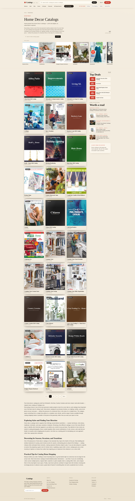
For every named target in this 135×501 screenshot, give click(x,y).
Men (31, 6)
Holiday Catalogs (73, 484)
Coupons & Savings (73, 480)
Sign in (101, 2)
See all (109, 72)
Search (94, 2)
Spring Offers (107, 6)
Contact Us (49, 486)
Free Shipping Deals (73, 482)
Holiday (88, 6)
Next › (64, 396)
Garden (101, 6)
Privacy (109, 498)
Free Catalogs (68, 6)
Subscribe (45, 490)
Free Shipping (95, 6)
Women (26, 6)
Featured (50, 6)
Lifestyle (44, 6)
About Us (49, 480)
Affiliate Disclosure (51, 487)
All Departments (58, 6)
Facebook (94, 480)
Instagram (94, 484)
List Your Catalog (50, 482)
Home (38, 6)
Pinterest (94, 486)
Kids (35, 6)
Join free (107, 2)
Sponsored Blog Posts (52, 484)
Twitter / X (94, 482)
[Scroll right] (109, 53)
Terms (105, 498)
